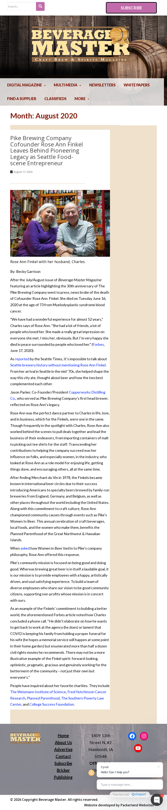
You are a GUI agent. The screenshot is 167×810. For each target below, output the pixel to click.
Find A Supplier (21, 98)
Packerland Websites (137, 805)
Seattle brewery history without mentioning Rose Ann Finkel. (58, 365)
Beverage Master (52, 799)
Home (63, 735)
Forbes (98, 344)
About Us (63, 742)
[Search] (40, 6)
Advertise (63, 749)
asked (25, 548)
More (80, 98)
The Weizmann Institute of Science (38, 692)
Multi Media (65, 85)
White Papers (136, 85)
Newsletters (102, 85)
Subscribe (131, 7)
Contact (63, 756)
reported (22, 359)
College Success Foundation (51, 704)
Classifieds (55, 98)
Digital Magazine (24, 85)
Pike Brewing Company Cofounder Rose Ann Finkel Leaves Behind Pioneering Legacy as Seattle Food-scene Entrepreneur (46, 150)
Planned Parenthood (43, 698)
